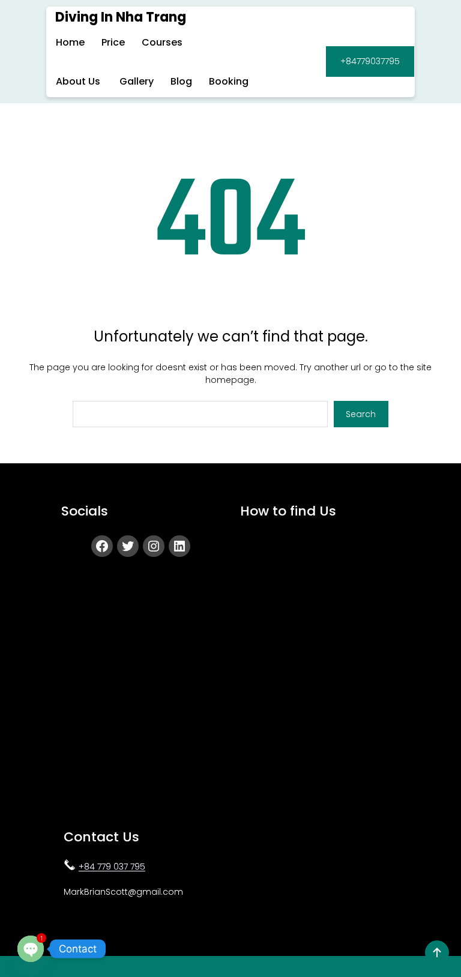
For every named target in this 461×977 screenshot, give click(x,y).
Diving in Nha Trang (120, 17)
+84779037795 (370, 61)
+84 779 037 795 (112, 867)
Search (361, 414)
